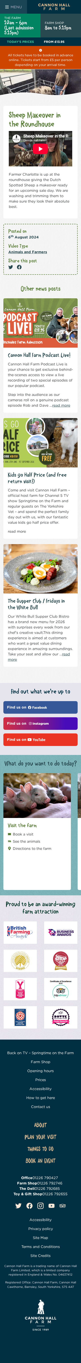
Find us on (17, 707)
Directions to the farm (32, 848)
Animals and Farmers (27, 252)
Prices (40, 1080)
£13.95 (54, 42)
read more (61, 405)
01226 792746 (49, 1183)
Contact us (40, 1107)
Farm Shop (40, 1062)
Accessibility (40, 1089)
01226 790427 (45, 1178)
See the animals (26, 841)
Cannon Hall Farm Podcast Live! (39, 355)
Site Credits (40, 1256)
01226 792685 (47, 1188)
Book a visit (23, 834)
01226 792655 (55, 1194)
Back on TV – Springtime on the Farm (40, 1053)
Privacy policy (40, 1229)
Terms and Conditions (40, 1247)
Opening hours (40, 1071)
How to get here (40, 1098)
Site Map (40, 1238)
